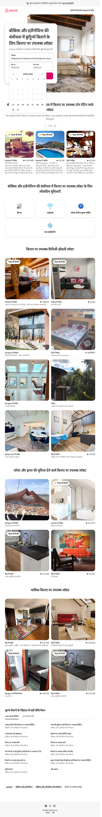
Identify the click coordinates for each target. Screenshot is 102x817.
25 (23, 105)
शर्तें (53, 813)
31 (18, 110)
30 (13, 110)
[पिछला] (46, 126)
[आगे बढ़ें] (55, 126)
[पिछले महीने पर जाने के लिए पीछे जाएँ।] (13, 74)
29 (42, 105)
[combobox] (31, 58)
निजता (48, 813)
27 (33, 105)
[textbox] (20, 67)
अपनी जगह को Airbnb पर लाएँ (82, 10)
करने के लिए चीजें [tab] (28, 716)
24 (18, 105)
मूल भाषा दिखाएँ (68, 3)
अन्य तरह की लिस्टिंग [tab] (12, 716)
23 (13, 105)
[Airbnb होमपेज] (11, 10)
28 (37, 105)
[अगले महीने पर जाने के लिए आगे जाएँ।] (42, 74)
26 (28, 105)
